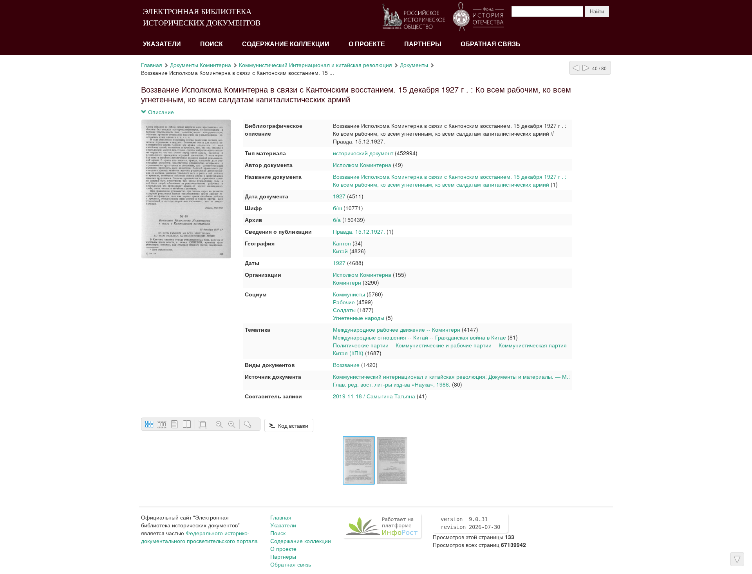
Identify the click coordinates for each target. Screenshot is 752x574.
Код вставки (291, 425)
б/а (337, 219)
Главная (151, 65)
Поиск (211, 44)
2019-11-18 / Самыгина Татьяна (374, 396)
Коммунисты (349, 294)
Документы (414, 65)
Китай (340, 251)
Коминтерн (347, 282)
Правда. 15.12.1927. (359, 231)
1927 (339, 196)
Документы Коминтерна (200, 65)
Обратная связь (491, 44)
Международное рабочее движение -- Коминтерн (396, 329)
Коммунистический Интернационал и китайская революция (315, 65)
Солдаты (344, 310)
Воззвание (346, 365)
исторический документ (363, 153)
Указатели (162, 44)
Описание (160, 112)
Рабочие (344, 302)
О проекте (367, 44)
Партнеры (422, 44)
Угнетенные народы (358, 318)
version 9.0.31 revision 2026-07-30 (470, 523)
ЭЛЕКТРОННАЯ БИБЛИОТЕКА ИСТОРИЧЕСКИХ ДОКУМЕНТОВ (201, 17)
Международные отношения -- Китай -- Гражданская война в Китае (419, 337)
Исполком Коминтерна (363, 165)
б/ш (338, 208)
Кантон (342, 243)
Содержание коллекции (285, 44)
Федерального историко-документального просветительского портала (199, 537)
